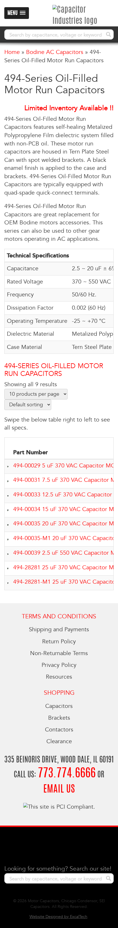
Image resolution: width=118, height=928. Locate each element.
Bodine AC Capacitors (54, 52)
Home (12, 52)
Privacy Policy (59, 665)
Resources (59, 676)
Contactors (59, 729)
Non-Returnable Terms (59, 653)
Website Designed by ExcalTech (58, 916)
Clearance (59, 741)
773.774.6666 (67, 774)
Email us (59, 790)
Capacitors (59, 706)
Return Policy (59, 641)
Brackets (59, 718)
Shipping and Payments (59, 629)
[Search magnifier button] (108, 34)
